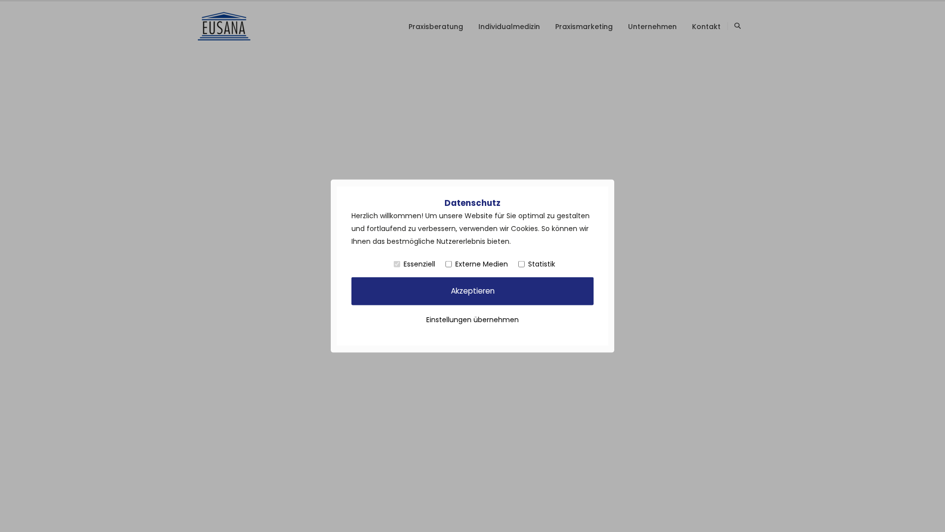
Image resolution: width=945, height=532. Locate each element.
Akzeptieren (473, 291)
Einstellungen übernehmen (472, 319)
